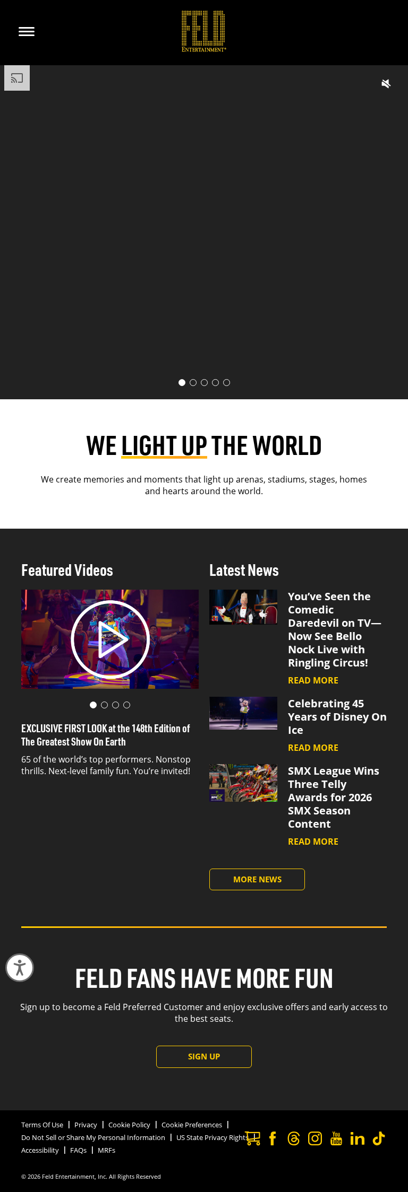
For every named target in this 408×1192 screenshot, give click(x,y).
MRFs (106, 1150)
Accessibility (40, 1150)
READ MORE (313, 680)
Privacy (85, 1124)
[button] (386, 84)
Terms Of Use (42, 1124)
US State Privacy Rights (212, 1137)
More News (257, 879)
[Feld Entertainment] (204, 49)
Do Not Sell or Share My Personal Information (93, 1137)
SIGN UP (204, 1056)
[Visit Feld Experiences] (251, 1139)
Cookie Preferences (192, 1124)
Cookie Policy (129, 1124)
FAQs (78, 1150)
